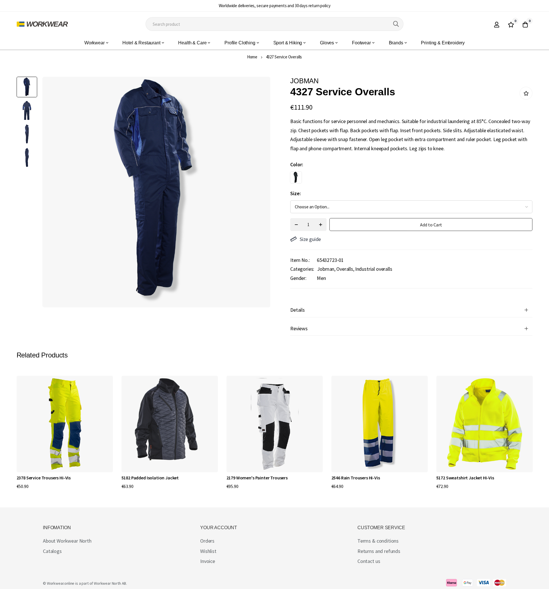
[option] (296, 177)
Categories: (302, 269)
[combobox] (274, 24)
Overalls (344, 269)
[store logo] (42, 24)
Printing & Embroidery (443, 42)
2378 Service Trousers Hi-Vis (44, 478)
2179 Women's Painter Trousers (257, 478)
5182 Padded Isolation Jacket (150, 478)
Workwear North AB (110, 583)
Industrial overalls (373, 269)
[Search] (396, 24)
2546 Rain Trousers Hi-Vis (355, 478)
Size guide (310, 239)
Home (252, 57)
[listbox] (406, 179)
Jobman (325, 269)
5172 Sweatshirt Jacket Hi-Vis (465, 478)
